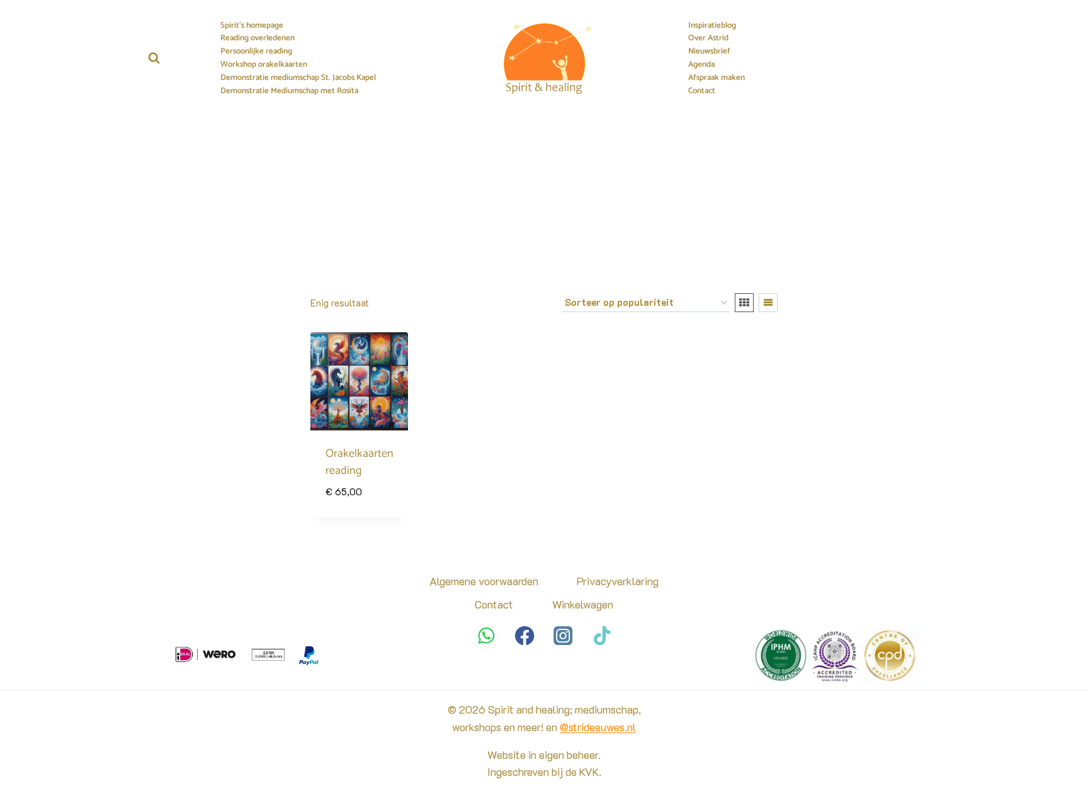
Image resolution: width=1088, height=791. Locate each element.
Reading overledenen (257, 38)
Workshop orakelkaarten (263, 65)
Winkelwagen (582, 604)
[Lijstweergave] (768, 302)
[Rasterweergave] (744, 302)
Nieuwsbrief (709, 51)
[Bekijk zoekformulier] (154, 58)
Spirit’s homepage (251, 26)
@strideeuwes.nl (598, 727)
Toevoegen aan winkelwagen (360, 495)
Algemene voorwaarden (483, 581)
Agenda (701, 65)
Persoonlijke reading (256, 51)
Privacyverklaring (618, 581)
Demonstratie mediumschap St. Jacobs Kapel (298, 78)
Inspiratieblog (712, 26)
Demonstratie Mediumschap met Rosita (289, 91)
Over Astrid (708, 38)
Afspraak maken (716, 78)
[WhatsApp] (486, 636)
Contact (701, 91)
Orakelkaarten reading (360, 462)
